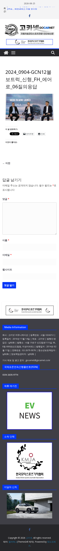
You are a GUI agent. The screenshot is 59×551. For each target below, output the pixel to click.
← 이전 (6, 163)
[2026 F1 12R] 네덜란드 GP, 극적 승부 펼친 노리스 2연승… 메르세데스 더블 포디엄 (31, 10)
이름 (5, 240)
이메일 (7, 255)
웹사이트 (7, 269)
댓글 (5, 199)
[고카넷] (6, 52)
